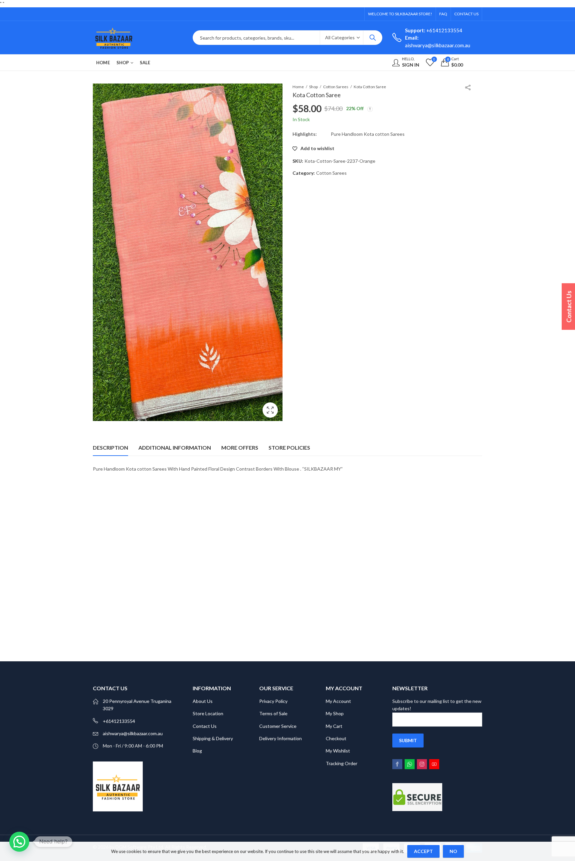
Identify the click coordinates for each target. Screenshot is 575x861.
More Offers (239, 447)
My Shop (335, 713)
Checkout (336, 738)
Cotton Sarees (335, 86)
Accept (423, 851)
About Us (203, 701)
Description (110, 447)
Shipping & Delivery (213, 738)
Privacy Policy (273, 701)
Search (372, 37)
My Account (338, 701)
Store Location (208, 713)
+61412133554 (433, 30)
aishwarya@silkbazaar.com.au (133, 733)
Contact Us (205, 726)
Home (298, 86)
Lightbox (270, 410)
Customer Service (277, 726)
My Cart (334, 726)
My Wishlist (338, 750)
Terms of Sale (273, 713)
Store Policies (289, 447)
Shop (313, 86)
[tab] (110, 448)
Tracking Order (341, 763)
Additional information (174, 447)
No (453, 851)
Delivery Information (280, 738)
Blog (197, 750)
